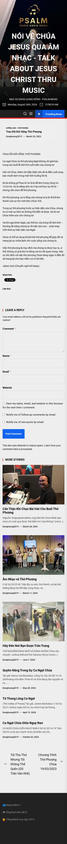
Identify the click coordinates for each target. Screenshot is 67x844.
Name (7, 355)
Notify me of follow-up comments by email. (31, 414)
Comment (9, 328)
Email (7, 371)
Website (7, 387)
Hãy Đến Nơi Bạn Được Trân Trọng (26, 645)
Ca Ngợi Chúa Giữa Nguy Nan (23, 723)
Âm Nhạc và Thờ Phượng (20, 579)
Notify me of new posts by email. (25, 422)
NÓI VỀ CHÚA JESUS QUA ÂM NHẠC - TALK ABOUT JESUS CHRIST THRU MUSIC (33, 63)
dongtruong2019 (14, 136)
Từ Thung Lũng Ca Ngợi (19, 698)
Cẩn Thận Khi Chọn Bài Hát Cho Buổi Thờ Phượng (30, 510)
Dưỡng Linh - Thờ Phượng (17, 128)
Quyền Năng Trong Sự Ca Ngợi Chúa (27, 670)
